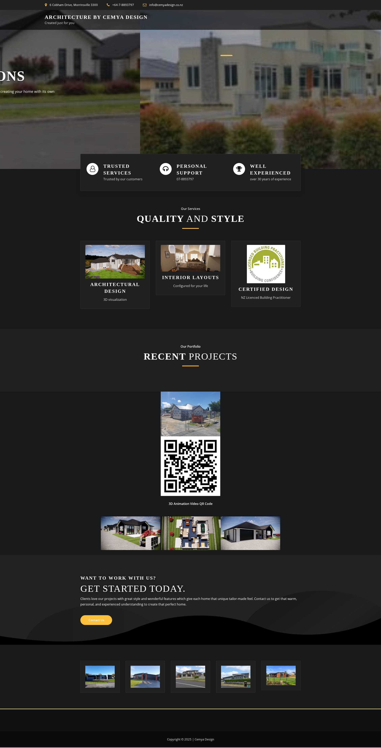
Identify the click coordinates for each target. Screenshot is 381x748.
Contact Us (96, 620)
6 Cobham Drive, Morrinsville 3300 (74, 5)
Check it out (97, 120)
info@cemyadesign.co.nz (166, 5)
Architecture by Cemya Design (96, 17)
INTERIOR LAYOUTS (190, 277)
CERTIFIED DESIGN (266, 289)
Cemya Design (204, 739)
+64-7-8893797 (123, 5)
